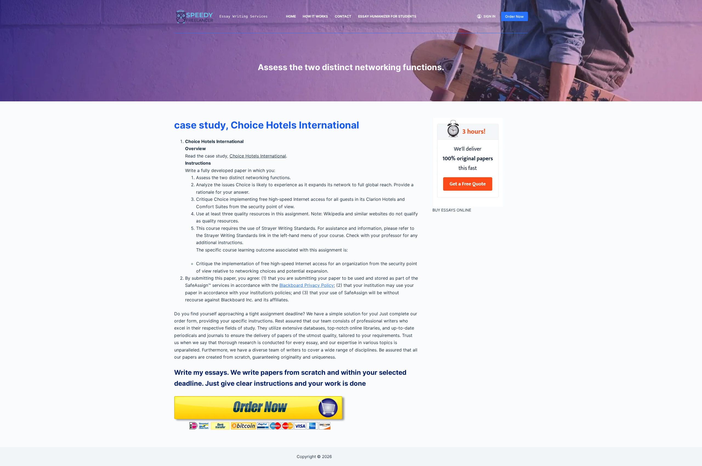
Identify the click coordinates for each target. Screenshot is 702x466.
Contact (343, 16)
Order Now (514, 16)
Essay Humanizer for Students (387, 16)
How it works (315, 16)
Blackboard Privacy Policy (306, 285)
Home (291, 16)
